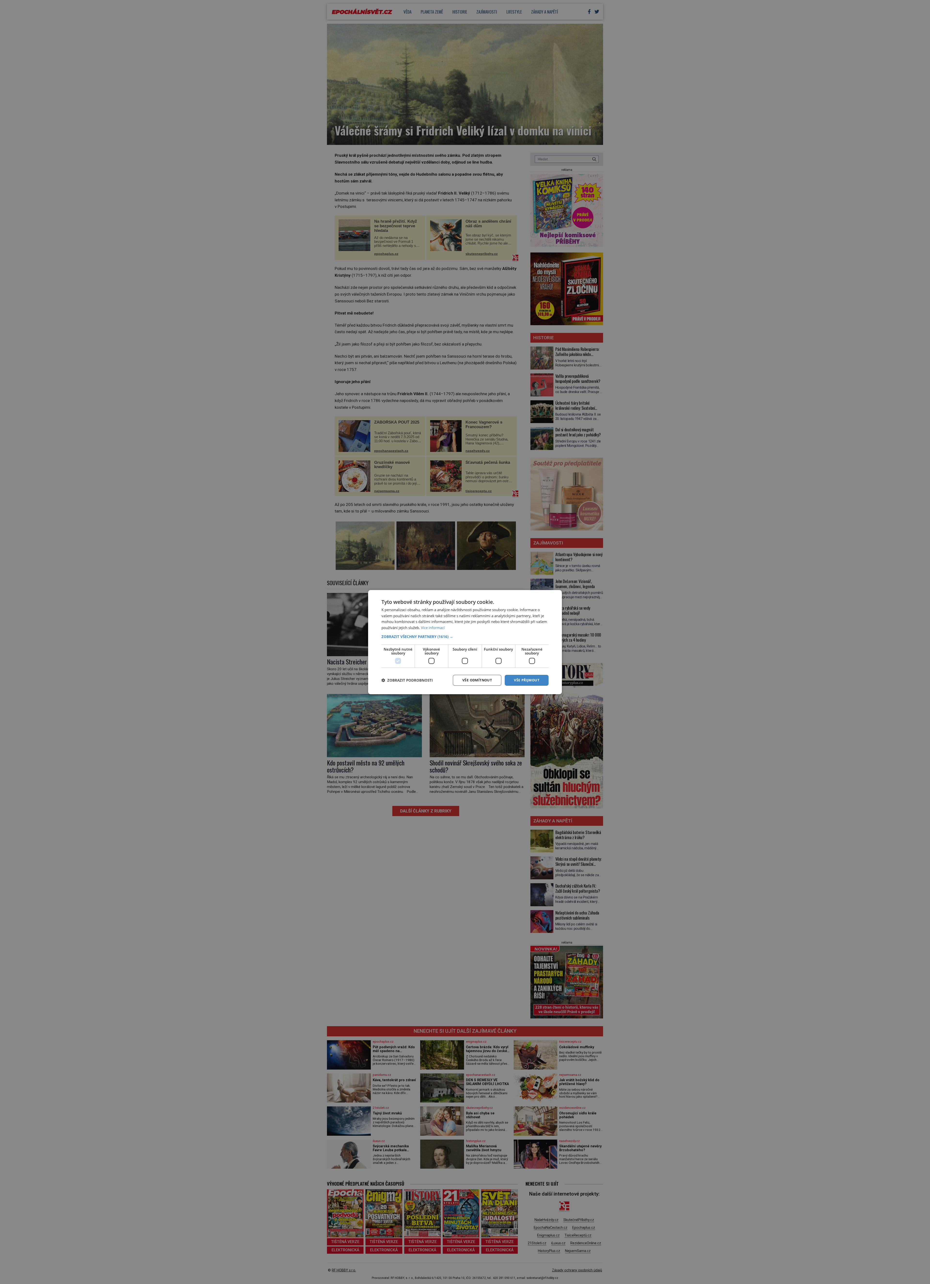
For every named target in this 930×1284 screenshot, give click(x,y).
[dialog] (465, 642)
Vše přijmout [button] (526, 680)
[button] (465, 636)
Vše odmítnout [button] (477, 680)
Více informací (433, 627)
